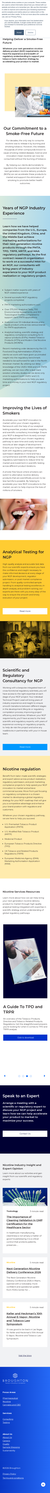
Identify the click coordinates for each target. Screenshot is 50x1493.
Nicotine (7, 1401)
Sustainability (9, 1450)
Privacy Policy (9, 1474)
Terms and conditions (13, 1478)
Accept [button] (19, 32)
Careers (6, 1441)
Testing (6, 1422)
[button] (5, 1076)
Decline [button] (30, 32)
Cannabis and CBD (12, 1405)
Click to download (25, 1037)
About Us (7, 1437)
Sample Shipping (11, 1447)
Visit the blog (25, 1355)
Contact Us (25, 1134)
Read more (25, 611)
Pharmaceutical (10, 1398)
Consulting (8, 1419)
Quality (6, 1444)
